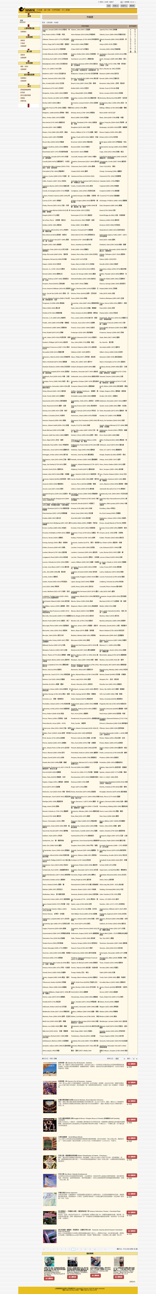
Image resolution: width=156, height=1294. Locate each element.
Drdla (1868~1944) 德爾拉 (80, 249)
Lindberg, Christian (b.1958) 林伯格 (111, 582)
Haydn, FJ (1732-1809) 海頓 (80, 425)
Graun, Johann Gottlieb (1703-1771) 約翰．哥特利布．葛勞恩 (113, 382)
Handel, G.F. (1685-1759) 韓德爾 (110, 415)
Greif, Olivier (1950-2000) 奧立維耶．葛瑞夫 (113, 387)
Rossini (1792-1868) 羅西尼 (52, 816)
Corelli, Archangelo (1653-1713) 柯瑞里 (56, 191)
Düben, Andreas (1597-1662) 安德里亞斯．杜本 (56, 279)
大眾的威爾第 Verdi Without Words (70, 1137)
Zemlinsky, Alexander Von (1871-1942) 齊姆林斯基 (113, 1046)
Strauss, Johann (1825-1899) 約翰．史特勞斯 (85, 919)
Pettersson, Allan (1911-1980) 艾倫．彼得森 (57, 729)
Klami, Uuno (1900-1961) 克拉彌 (82, 513)
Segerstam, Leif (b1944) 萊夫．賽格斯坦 (113, 870)
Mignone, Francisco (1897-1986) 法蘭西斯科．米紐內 (113, 641)
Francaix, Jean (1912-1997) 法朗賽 (83, 323)
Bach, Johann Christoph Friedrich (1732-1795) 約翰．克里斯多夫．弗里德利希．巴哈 (85, 70)
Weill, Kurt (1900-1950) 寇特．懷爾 (54, 1021)
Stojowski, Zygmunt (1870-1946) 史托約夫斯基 (113, 914)
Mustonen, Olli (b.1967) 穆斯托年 (82, 670)
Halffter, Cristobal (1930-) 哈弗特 (54, 415)
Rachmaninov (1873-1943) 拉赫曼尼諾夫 (84, 777)
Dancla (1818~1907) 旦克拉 (80, 210)
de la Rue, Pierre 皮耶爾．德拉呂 (54, 220)
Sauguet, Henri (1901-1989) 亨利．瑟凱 (84, 845)
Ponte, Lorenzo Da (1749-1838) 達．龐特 (113, 753)
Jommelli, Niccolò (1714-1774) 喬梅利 (112, 489)
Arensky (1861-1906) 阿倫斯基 (110, 49)
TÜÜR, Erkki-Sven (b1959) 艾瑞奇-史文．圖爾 (85, 983)
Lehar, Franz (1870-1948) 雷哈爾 (111, 567)
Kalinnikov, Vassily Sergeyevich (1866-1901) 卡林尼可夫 (56, 499)
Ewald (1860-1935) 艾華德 (108, 288)
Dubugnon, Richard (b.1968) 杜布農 (55, 259)
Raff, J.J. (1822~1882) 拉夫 (109, 777)
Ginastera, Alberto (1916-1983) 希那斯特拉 (56, 357)
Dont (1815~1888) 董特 (107, 240)
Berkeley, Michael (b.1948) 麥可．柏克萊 (113, 98)
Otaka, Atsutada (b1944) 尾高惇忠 (111, 699)
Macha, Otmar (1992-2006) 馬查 (82, 601)
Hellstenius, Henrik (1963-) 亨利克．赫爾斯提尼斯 (113, 431)
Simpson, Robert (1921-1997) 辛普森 (83, 889)
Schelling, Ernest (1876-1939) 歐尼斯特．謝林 (114, 851)
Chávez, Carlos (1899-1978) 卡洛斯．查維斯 (56, 177)
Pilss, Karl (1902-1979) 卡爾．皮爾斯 (83, 743)
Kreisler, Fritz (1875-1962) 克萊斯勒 (83, 528)
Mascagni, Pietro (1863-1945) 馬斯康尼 (56, 626)
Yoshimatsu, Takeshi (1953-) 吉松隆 (83, 1036)
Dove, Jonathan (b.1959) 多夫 (81, 244)
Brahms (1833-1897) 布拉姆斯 (53, 137)
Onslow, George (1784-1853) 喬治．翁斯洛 (56, 694)
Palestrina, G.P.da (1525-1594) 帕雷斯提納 (56, 709)
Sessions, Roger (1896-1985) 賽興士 (83, 875)
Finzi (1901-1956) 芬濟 (107, 308)
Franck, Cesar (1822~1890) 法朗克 (83, 328)
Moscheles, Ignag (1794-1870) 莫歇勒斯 (113, 655)
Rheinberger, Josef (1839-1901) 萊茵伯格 (57, 797)
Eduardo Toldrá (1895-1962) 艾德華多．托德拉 (113, 279)
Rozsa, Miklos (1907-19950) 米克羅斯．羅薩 (113, 821)
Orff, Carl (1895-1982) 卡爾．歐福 (111, 694)
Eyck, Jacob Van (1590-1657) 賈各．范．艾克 (56, 294)
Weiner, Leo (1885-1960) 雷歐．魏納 (55, 1026)
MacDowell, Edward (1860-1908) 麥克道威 (56, 602)
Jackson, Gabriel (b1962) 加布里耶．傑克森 (56, 479)
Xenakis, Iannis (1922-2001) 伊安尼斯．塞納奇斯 (113, 1031)
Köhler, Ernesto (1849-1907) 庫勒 (54, 547)
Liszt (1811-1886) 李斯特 (51, 586)
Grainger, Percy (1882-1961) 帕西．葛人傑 (56, 382)
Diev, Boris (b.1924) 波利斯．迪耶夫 (55, 235)
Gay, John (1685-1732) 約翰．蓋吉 (82, 342)
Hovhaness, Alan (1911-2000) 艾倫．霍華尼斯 (57, 460)
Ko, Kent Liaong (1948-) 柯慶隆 (110, 513)
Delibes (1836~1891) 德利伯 (52, 225)
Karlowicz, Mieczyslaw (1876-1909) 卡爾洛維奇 (113, 504)
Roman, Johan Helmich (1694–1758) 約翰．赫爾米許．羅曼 (84, 807)
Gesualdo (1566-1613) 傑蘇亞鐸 (53, 352)
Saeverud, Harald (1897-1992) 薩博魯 (55, 831)
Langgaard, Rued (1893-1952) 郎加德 (55, 557)
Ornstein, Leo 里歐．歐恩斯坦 (53, 699)
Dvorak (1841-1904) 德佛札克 (53, 274)
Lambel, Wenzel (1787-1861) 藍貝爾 (55, 552)
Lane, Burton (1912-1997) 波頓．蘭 (111, 552)
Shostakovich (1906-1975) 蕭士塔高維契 (84, 884)
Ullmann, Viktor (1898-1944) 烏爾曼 (55, 987)
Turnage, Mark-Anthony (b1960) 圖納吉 (84, 977)
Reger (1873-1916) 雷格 (79, 787)
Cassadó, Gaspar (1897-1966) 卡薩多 (84, 157)
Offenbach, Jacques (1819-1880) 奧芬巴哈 (84, 690)
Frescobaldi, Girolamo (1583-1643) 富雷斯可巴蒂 (113, 328)
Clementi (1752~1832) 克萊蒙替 (110, 176)
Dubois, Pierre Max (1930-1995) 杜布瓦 (84, 254)
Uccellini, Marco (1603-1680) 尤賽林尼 (113, 982)
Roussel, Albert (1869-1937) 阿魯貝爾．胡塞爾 (84, 821)
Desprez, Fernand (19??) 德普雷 (82, 230)
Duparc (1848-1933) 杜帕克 (52, 264)
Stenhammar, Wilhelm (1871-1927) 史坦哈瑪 (113, 909)
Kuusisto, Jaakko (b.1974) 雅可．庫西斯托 (85, 543)
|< (44, 1249)
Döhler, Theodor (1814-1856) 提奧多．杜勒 (113, 274)
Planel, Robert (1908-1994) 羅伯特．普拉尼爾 (113, 748)
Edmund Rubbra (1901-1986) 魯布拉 (83, 279)
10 (85, 1249)
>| (105, 1249)
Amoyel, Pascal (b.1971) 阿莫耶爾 (54, 49)
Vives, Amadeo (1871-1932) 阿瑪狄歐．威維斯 (85, 1002)
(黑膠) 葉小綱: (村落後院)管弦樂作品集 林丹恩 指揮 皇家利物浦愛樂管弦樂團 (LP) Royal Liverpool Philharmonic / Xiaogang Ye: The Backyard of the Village (55, 1271)
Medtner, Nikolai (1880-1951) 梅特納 (83, 635)
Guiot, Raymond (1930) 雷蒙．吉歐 (54, 406)
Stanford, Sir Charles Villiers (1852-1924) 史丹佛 (55, 909)
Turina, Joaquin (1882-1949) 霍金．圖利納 (56, 978)
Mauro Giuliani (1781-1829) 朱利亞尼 (112, 630)
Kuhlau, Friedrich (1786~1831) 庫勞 (83, 538)
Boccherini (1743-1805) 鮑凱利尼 (54, 122)
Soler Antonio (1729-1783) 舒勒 (110, 894)
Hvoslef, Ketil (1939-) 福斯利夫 (53, 469)
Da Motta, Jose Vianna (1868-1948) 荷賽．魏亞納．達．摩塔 (84, 206)
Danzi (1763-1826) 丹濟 (107, 210)
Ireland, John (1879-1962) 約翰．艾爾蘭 (56, 474)
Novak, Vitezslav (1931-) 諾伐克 (82, 684)
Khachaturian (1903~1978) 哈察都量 (55, 513)
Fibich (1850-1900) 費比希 (51, 308)
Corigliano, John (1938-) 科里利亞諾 (83, 191)
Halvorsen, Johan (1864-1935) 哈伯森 (84, 415)
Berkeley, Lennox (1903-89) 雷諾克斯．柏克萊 (85, 98)
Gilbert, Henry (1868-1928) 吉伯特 (111, 352)
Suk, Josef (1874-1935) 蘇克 (80, 924)
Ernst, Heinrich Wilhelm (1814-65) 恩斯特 (56, 288)
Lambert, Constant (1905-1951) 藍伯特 (84, 552)
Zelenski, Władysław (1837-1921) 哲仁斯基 (84, 1046)
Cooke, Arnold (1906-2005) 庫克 (82, 186)
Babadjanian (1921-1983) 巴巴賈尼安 (55, 64)
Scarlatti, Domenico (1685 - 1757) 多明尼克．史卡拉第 (113, 846)
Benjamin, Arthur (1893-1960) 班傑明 (55, 93)
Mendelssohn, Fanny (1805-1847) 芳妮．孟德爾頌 (56, 641)
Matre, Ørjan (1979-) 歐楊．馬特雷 (82, 630)
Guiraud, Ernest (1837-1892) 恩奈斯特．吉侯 (84, 406)
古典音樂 (49, 22)
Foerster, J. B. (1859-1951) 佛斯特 (54, 318)
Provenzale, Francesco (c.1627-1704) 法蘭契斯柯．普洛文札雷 (56, 768)
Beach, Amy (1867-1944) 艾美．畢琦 (83, 83)
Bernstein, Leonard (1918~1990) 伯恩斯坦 (84, 103)
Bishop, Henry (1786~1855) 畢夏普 (83, 113)
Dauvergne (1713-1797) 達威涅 (81, 215)
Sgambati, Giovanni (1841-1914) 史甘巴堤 (113, 875)
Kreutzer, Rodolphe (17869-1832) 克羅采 (56, 533)
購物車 (132, 6)
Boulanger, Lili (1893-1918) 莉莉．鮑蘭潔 (113, 127)
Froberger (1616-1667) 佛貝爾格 (82, 332)
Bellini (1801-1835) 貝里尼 (80, 88)
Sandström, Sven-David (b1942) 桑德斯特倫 (85, 841)
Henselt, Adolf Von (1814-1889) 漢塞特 (56, 435)
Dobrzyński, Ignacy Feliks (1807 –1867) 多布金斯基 (113, 235)
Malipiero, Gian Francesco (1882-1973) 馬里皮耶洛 (56, 611)
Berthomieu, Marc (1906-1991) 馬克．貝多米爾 (113, 103)
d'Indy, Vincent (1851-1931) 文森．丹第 (56, 205)
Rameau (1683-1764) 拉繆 (80, 782)
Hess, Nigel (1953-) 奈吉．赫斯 (53, 440)
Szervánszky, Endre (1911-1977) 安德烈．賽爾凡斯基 (112, 929)
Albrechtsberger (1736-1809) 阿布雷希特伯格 (85, 40)
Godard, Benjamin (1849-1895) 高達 (83, 367)
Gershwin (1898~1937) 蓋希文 (110, 347)
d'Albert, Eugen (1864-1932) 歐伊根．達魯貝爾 (84, 201)
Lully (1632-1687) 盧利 (107, 591)
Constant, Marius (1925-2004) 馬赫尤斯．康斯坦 (57, 186)
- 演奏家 (22, 40)
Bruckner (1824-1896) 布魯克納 (82, 142)
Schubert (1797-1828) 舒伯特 (81, 860)
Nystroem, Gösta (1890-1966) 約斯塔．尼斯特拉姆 (57, 690)
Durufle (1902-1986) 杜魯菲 (109, 264)
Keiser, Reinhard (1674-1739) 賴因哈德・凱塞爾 (56, 509)
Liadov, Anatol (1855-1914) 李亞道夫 (55, 582)
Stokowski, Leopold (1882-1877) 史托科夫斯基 (56, 919)
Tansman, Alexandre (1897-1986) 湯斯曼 (113, 943)
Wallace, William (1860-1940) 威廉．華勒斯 (85, 1012)
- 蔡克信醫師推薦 (25, 95)
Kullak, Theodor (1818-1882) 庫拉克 (112, 538)
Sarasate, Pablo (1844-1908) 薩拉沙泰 (112, 840)
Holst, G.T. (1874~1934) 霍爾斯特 (111, 450)
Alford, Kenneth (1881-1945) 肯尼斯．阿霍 (113, 40)
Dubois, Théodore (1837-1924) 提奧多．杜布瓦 (113, 255)
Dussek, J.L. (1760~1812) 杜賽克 (54, 269)
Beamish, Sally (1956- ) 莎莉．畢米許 (112, 83)
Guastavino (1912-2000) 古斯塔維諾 (55, 401)
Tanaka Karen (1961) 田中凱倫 (53, 943)
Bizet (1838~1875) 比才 (107, 113)
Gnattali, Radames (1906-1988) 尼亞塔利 (56, 367)
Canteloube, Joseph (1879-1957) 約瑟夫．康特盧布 (55, 157)
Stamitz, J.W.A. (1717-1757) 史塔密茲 (112, 904)
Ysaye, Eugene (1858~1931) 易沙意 (112, 1036)
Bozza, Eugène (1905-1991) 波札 (111, 132)
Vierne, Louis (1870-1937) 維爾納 (54, 997)
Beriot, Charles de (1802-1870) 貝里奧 (55, 98)
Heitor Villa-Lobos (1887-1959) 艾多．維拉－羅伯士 (84, 431)
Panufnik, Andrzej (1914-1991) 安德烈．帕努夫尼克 (84, 709)
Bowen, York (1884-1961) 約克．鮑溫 (55, 132)
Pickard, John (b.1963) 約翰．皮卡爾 (83, 738)
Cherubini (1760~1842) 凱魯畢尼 (53, 171)
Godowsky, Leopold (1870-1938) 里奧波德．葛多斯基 (56, 372)
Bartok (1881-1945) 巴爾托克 (109, 78)
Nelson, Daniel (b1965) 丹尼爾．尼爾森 (113, 674)
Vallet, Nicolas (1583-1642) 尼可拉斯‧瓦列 (85, 988)
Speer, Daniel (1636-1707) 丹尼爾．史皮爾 (56, 904)
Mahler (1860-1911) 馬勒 (108, 606)
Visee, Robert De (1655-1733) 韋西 (111, 997)
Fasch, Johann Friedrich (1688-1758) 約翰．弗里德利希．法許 (56, 299)
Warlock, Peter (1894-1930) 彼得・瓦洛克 (57, 1016)
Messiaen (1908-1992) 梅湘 (80, 640)
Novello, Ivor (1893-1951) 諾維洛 (111, 684)
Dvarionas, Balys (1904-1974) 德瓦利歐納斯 (113, 269)
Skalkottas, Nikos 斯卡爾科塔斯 (54, 894)
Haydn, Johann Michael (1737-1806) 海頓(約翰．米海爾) (114, 426)
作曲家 (56, 22)
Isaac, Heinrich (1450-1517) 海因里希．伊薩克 (85, 475)
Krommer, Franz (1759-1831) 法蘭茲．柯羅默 (85, 533)
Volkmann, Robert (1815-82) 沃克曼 (55, 1007)
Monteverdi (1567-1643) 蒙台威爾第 (83, 650)
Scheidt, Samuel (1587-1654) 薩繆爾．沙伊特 (85, 851)
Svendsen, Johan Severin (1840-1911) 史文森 (85, 929)
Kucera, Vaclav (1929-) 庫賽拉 (53, 538)
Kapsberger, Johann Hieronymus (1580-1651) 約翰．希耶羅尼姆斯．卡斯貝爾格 (56, 504)
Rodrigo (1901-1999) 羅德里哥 (53, 801)
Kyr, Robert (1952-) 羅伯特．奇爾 (111, 542)
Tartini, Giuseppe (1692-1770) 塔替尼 (55, 948)
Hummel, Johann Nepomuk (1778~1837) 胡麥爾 (85, 465)
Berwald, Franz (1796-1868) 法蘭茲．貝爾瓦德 (57, 108)
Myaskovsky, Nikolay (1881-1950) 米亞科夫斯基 (114, 670)
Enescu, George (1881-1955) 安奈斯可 (113, 284)
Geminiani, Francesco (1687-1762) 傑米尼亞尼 (56, 348)
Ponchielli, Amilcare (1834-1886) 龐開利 (84, 753)
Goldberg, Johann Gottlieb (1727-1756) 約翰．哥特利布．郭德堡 (113, 372)
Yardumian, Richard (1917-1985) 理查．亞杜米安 (56, 1036)
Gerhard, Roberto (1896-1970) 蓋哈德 (84, 347)
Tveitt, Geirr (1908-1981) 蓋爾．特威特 (113, 977)
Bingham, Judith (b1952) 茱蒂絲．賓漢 (55, 113)
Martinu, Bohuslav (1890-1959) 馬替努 (113, 621)
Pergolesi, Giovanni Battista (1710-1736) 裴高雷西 (113, 719)
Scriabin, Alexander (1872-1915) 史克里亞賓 (84, 870)
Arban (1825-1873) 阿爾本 (80, 49)
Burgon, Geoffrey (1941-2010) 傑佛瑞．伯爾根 (56, 147)
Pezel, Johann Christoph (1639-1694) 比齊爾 (84, 729)
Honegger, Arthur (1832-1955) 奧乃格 (55, 455)
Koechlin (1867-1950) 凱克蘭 (81, 518)
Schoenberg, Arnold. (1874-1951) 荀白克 (113, 855)
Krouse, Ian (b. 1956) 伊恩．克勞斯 (111, 533)
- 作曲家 (22, 43)
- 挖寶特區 (23, 101)
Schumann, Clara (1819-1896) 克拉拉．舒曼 (56, 865)
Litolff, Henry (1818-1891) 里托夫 (82, 586)
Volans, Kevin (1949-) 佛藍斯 (109, 1002)
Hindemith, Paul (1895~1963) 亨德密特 (56, 445)
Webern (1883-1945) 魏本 (108, 1016)
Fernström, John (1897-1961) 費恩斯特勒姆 (85, 304)
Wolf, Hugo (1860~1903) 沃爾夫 (81, 1031)
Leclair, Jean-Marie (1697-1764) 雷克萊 (56, 567)
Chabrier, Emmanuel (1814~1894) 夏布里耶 (85, 162)
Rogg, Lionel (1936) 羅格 (51, 806)
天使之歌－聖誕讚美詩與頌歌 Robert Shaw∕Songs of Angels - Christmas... (83, 1155)
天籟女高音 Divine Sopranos (67, 1193)
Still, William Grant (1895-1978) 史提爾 (84, 914)
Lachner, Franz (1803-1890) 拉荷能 (83, 547)
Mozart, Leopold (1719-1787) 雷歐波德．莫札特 (56, 665)
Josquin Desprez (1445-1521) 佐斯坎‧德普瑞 (57, 494)
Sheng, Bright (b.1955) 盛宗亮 (81, 880)
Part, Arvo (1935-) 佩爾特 (79, 713)
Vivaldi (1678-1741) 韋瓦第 (52, 1002)
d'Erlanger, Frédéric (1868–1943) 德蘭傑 (113, 201)
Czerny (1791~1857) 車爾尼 (52, 201)
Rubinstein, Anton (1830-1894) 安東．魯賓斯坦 (56, 826)
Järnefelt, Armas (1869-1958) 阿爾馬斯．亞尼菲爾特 (85, 494)
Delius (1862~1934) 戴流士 (80, 225)
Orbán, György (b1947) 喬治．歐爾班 (83, 694)
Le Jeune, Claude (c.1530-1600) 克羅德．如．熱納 (114, 562)
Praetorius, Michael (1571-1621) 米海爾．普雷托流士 (85, 763)
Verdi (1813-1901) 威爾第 (79, 992)
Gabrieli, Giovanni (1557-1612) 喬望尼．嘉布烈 (84, 338)
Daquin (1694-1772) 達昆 (51, 215)
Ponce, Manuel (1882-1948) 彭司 (54, 753)
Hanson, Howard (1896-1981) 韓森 (54, 420)
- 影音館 (22, 92)
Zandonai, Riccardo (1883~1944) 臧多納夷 (84, 1041)
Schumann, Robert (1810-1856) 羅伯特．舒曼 (85, 865)
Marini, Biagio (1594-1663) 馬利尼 (82, 616)
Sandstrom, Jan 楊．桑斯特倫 (53, 840)
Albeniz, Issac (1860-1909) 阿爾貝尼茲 (113, 34)
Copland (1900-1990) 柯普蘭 (109, 186)
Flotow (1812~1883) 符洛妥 (109, 313)
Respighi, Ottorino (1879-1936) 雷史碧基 (113, 792)
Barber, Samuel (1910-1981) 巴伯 (54, 78)
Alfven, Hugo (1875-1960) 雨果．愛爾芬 (56, 44)
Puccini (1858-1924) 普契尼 (80, 767)
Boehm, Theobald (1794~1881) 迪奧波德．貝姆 (84, 123)
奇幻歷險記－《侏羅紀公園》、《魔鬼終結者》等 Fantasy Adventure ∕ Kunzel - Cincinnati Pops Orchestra (89, 1212)
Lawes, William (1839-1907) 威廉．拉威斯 (85, 562)
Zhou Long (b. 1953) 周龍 (51, 1051)
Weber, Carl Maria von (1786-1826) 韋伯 (85, 1016)
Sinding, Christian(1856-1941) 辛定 (111, 889)
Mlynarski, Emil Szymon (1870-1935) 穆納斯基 (84, 646)
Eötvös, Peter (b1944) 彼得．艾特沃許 (84, 293)
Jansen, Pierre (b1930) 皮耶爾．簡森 (83, 484)
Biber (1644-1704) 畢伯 (79, 108)
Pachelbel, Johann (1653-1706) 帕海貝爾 (56, 704)
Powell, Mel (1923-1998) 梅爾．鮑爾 (55, 762)
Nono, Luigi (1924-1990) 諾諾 (81, 679)
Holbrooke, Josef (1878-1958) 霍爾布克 (56, 450)
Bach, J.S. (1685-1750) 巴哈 (52, 69)
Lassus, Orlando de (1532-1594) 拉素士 (56, 562)
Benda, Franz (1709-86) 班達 (109, 88)
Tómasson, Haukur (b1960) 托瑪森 (54, 982)
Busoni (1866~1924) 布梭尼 (80, 147)
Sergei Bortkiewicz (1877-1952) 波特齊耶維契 (56, 875)
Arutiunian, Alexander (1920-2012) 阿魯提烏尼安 (113, 54)
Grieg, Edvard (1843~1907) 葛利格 (54, 391)
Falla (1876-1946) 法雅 (107, 293)
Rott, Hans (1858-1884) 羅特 (109, 816)
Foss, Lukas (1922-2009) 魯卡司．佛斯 (84, 318)
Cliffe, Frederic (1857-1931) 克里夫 (54, 181)
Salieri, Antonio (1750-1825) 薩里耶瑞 (112, 831)
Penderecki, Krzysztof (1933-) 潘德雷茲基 (85, 718)
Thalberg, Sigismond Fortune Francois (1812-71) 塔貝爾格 (84, 958)
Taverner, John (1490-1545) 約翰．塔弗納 (57, 953)
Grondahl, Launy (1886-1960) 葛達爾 (83, 396)
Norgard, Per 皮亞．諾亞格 (109, 679)
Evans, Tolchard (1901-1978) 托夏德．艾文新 (84, 289)
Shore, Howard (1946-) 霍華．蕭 (53, 884)
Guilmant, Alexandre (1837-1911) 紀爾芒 (113, 401)
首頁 (108, 6)
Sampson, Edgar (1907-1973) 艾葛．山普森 (113, 836)
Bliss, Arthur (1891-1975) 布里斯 (54, 117)
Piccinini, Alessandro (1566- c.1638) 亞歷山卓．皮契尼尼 (114, 733)
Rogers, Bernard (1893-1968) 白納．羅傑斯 (113, 802)
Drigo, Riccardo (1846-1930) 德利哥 (55, 254)
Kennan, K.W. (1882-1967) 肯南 (81, 508)
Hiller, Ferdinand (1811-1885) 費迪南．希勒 (113, 440)
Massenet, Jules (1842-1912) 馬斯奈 (55, 630)
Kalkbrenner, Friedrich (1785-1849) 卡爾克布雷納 (84, 499)
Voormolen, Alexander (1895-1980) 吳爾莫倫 (84, 1007)
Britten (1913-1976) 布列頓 (109, 137)
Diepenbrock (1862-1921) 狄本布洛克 (112, 230)
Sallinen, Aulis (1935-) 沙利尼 (52, 836)
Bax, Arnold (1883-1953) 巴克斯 (53, 83)
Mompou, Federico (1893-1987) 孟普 (55, 650)
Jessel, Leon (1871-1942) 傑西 (53, 489)
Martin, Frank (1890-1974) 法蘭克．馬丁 (56, 621)
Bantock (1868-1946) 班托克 (109, 74)
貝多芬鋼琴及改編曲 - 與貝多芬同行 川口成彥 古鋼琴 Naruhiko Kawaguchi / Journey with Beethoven (100, 1270)
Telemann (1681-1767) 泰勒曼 (53, 958)
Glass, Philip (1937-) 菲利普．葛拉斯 (83, 357)
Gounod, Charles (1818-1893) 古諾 (111, 376)
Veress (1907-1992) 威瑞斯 (109, 992)
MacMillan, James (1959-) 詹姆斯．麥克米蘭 (56, 606)
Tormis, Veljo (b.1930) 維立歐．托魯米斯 (84, 968)
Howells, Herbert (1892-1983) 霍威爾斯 (84, 459)
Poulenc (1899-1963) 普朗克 (109, 757)
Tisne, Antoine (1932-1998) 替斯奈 (111, 963)
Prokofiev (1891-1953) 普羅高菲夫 (111, 762)
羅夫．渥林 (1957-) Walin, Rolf (81, 1051)
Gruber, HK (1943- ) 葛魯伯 (109, 396)
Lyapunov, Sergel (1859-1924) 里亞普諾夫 (113, 597)
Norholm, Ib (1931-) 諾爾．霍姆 (53, 684)
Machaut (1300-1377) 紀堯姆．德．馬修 (113, 601)
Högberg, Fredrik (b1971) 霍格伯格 (83, 469)
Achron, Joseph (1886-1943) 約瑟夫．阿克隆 (56, 30)
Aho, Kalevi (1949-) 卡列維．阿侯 (54, 34)
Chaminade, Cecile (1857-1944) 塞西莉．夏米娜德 (113, 162)
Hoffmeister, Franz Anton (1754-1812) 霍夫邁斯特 (85, 445)
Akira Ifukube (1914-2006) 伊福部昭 (83, 34)
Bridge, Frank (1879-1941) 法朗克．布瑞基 (84, 137)
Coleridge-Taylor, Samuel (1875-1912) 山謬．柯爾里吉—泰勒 (85, 181)
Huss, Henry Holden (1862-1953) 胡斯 (112, 464)
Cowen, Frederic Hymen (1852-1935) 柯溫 (56, 196)
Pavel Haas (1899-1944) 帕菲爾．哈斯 (112, 713)
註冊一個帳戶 (109, 2)
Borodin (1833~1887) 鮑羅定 (52, 127)
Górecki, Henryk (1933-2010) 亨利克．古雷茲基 (85, 411)
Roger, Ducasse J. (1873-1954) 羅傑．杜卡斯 (85, 802)
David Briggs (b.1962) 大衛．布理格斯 (112, 215)
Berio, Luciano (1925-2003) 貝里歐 (111, 93)
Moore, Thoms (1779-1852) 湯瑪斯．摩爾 (56, 655)
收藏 (130, 1067)
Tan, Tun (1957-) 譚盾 (107, 938)
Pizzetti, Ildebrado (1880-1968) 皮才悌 (84, 748)
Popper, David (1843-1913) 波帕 (53, 757)
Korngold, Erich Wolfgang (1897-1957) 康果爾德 (57, 523)
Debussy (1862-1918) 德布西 (109, 220)
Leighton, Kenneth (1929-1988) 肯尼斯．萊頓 (84, 572)
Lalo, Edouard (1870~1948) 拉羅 (110, 547)
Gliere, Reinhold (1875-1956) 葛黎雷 (55, 362)
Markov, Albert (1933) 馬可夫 (109, 616)
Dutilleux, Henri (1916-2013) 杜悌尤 (83, 269)
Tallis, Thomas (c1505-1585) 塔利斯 (83, 938)
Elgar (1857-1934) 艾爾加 (79, 284)
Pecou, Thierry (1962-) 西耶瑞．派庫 (55, 718)
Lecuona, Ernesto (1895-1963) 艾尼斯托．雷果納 (84, 567)
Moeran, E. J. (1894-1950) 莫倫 (110, 645)
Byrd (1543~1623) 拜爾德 (79, 152)
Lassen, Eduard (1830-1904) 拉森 (111, 557)
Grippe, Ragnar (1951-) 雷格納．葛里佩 (113, 391)
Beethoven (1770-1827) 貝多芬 (53, 88)
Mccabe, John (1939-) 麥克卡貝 (53, 635)
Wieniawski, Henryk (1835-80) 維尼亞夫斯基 (85, 1027)
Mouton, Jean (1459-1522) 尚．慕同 (112, 660)
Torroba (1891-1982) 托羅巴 (109, 968)
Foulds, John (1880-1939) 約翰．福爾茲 (56, 323)
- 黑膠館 (22, 98)
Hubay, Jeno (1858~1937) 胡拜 (110, 459)
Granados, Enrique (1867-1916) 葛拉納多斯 (85, 382)
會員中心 (124, 6)
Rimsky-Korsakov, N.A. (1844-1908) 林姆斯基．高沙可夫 (85, 797)
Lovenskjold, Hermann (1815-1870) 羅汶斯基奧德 (85, 592)
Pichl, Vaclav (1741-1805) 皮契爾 (54, 738)
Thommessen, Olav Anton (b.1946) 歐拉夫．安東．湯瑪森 (56, 963)
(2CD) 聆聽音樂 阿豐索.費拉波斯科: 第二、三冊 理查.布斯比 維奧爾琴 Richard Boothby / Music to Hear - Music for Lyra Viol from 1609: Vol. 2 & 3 (124, 1271)
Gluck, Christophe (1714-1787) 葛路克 (112, 362)
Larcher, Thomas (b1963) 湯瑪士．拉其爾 (85, 557)
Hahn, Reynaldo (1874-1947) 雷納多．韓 (113, 411)
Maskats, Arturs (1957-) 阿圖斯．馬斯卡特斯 (84, 626)
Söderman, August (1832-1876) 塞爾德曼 (85, 933)
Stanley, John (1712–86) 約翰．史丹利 (84, 909)
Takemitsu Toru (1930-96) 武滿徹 (54, 938)
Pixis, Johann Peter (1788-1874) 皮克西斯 (56, 748)
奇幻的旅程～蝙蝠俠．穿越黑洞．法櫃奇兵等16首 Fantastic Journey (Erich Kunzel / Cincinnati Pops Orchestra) (90, 1230)
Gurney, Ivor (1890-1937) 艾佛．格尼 (55, 411)
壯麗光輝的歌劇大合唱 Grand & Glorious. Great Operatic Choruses (80, 1100)
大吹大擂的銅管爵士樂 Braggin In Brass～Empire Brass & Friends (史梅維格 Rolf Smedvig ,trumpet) (88, 1119)
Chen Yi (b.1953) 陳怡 (107, 166)
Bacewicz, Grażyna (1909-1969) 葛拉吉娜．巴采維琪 (84, 64)
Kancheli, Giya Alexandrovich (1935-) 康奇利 (113, 499)
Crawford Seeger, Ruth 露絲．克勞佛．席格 (85, 196)
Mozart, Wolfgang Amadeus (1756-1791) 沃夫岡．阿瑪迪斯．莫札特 (85, 665)
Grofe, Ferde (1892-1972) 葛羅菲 (54, 396)
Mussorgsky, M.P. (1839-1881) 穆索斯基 (113, 665)
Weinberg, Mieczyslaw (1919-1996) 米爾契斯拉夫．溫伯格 (84, 1022)
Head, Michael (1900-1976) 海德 (53, 430)
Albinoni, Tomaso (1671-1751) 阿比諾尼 (56, 39)
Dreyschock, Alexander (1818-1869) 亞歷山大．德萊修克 (113, 250)
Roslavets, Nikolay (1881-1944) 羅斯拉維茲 (85, 812)
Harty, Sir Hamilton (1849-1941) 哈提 (112, 420)
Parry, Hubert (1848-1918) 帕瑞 (53, 713)
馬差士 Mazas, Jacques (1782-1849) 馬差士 (113, 1051)
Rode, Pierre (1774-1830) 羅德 (110, 797)
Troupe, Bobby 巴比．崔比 (80, 972)
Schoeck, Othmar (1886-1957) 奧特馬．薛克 (84, 856)
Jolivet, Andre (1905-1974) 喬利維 (82, 489)
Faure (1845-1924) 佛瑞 (79, 298)
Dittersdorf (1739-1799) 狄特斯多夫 (83, 235)
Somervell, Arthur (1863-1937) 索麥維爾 (56, 899)
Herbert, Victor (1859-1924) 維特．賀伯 (84, 435)
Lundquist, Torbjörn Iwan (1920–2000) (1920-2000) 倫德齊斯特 (55, 597)
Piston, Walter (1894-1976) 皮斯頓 (111, 743)
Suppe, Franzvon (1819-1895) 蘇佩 (54, 928)
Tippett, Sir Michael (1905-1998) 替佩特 (84, 963)
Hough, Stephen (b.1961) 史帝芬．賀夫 (113, 455)
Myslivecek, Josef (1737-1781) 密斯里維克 (56, 675)
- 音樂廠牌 (23, 46)
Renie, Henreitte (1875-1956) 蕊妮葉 (83, 792)
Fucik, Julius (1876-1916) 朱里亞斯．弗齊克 (56, 338)
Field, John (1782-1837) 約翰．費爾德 (83, 308)
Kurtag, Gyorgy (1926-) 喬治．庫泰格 (55, 542)
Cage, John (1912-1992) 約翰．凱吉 (112, 152)
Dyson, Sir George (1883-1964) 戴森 (83, 274)
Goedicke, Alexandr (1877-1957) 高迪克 (84, 372)
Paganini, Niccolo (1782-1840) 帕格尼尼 (113, 704)
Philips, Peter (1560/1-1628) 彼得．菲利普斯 (57, 733)
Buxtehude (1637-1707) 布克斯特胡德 (55, 152)
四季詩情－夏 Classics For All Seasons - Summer (75, 1063)
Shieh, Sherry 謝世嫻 (107, 880)
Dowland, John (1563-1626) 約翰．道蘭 (113, 244)
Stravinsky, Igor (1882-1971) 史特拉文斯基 (56, 924)
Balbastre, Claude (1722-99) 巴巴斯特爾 (84, 74)
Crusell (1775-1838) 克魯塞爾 (109, 196)
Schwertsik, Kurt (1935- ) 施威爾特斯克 (56, 870)
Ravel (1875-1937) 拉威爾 (51, 787)
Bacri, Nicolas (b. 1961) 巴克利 (110, 69)
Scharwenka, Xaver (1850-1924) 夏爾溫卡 (56, 851)
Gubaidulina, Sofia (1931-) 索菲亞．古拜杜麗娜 (85, 401)
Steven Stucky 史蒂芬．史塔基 (53, 914)
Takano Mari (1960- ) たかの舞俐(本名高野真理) (114, 934)
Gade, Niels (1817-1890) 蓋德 (109, 337)
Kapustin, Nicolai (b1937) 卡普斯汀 (83, 503)
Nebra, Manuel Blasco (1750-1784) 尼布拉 (84, 675)
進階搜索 (22, 22)
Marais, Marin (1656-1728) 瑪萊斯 (82, 611)
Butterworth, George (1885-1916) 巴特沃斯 (113, 147)
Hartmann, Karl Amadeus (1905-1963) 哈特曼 (85, 421)
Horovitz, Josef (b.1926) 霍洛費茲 (82, 455)
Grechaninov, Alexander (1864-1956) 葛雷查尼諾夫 (56, 387)
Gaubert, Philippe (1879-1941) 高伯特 (55, 342)
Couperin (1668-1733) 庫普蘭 (109, 191)
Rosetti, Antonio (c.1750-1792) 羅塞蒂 (55, 811)
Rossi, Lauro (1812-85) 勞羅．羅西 (111, 811)
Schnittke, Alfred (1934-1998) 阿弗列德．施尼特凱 (56, 856)
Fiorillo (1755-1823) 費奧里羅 (52, 313)
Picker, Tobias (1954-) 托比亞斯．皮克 (112, 738)
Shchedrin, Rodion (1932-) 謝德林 (54, 880)
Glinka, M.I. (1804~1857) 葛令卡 (81, 362)
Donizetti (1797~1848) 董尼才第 (81, 240)
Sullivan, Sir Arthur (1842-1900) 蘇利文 (113, 924)
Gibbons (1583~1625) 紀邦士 (81, 352)
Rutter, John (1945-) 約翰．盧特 (110, 826)
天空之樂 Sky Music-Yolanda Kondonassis (72, 1174)
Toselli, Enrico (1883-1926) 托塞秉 (54, 972)
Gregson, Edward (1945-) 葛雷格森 (82, 386)
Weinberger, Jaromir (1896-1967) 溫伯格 (113, 1021)
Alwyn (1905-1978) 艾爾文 (108, 44)
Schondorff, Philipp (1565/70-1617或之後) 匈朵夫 (57, 861)
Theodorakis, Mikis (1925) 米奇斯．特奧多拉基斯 (113, 958)
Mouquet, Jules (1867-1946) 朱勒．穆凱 (84, 660)
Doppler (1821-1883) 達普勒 (52, 244)
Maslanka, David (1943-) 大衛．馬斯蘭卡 (113, 626)
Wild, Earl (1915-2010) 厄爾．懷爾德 (55, 1031)
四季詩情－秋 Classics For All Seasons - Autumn (75, 1081)
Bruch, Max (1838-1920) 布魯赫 (53, 142)
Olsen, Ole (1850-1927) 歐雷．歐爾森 (112, 689)
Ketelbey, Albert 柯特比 (107, 508)
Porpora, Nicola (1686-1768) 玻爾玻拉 (84, 757)
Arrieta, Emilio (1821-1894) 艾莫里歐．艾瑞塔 (85, 54)
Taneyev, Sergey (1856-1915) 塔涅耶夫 (84, 943)
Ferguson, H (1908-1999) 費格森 (53, 303)
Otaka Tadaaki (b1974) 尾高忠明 (82, 699)
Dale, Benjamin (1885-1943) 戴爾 (111, 205)
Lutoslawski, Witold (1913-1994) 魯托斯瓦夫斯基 (85, 597)
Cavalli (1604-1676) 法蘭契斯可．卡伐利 (56, 161)
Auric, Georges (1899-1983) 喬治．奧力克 (113, 59)
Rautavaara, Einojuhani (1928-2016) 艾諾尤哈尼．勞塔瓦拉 (114, 782)
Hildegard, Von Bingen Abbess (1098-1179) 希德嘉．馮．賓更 (84, 440)
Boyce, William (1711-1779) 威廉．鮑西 (84, 132)
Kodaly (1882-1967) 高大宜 (52, 518)
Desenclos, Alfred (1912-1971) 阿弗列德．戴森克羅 (55, 230)
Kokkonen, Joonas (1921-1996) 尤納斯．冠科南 (113, 519)
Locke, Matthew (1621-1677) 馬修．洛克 (56, 591)
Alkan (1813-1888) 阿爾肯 (79, 44)
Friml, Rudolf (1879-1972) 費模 (53, 332)
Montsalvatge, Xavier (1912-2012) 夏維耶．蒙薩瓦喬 (113, 650)
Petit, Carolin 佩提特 (78, 723)
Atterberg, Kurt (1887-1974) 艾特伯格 (55, 59)
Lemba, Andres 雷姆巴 (50, 577)
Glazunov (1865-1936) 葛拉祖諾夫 (111, 357)
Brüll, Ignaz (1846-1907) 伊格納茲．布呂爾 (113, 142)
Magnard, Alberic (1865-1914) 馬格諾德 (84, 606)
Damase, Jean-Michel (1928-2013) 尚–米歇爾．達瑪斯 (56, 211)
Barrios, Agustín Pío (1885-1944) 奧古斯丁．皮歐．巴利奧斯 (84, 79)
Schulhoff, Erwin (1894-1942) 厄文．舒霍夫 (113, 861)
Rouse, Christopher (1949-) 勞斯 (54, 821)
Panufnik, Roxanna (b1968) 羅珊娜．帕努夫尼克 (113, 709)
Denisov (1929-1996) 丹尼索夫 (110, 225)
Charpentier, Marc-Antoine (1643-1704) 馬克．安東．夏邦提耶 (56, 167)
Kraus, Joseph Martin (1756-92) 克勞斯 (113, 523)
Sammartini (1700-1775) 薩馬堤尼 (82, 836)
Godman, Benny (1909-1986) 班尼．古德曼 (113, 367)
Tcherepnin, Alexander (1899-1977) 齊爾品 (113, 953)
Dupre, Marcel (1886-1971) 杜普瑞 (82, 264)
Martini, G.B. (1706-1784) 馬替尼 (82, 621)
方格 (55, 1059)
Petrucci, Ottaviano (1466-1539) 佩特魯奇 (114, 723)
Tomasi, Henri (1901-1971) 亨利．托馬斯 (56, 968)
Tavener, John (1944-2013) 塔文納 (111, 948)
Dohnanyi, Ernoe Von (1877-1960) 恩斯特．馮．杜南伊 (56, 240)
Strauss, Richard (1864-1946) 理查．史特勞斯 (114, 919)
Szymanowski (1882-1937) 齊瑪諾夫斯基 (56, 933)
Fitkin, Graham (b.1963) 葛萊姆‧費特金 (84, 313)
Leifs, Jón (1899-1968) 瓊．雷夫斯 (54, 572)
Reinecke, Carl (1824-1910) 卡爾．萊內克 (57, 792)
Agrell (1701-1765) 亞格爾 (108, 30)
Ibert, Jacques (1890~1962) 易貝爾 (111, 469)
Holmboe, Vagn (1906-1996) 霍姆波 (83, 450)
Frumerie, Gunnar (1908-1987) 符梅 (112, 332)
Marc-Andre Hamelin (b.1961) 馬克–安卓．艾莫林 (113, 611)
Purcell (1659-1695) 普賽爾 (52, 772)
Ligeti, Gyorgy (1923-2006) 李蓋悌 (82, 582)
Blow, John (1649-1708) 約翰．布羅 (111, 117)
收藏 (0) (115, 6)
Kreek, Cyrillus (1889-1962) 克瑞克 (54, 528)
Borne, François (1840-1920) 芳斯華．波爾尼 (113, 123)
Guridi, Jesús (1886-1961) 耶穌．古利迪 (113, 406)
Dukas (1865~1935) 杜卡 (108, 259)
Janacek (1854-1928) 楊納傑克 (53, 484)
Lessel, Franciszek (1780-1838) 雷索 (112, 577)
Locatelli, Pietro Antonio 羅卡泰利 (111, 586)
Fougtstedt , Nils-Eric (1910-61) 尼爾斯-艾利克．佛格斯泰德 (114, 318)
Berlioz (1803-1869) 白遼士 (52, 103)
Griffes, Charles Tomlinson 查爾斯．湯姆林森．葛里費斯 (84, 392)
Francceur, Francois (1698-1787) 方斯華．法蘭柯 (112, 323)
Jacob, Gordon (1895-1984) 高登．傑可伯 (85, 479)
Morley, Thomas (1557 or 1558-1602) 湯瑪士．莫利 (84, 655)
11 (90, 1249)
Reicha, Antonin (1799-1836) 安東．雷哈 (113, 787)
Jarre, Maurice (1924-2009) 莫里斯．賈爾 (113, 484)
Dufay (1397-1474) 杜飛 (79, 259)
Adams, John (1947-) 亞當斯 (80, 30)
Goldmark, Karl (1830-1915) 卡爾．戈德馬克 (56, 377)
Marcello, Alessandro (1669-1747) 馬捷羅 (57, 616)
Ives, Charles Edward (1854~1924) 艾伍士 (113, 475)
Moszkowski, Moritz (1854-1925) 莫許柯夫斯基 (56, 660)
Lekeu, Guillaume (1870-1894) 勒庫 (111, 572)
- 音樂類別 (23, 32)
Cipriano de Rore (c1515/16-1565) (82, 176)
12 (95, 1249)
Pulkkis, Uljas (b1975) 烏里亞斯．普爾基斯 (113, 768)
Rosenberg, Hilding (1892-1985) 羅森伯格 (114, 806)
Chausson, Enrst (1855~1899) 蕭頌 (83, 166)
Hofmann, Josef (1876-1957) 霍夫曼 (112, 445)
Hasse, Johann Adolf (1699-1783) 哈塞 (56, 425)
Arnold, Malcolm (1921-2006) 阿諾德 (55, 54)
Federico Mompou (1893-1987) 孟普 (112, 298)
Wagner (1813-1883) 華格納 (109, 1007)
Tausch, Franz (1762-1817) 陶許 (82, 948)
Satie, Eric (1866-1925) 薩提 (52, 845)
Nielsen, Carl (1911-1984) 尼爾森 (54, 679)
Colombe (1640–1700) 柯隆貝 (110, 181)
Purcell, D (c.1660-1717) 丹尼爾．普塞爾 (84, 772)
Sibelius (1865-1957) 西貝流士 (53, 889)
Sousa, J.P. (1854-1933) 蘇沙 (109, 899)
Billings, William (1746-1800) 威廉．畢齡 (113, 108)
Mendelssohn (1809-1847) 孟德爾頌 (112, 635)
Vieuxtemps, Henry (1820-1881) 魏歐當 (84, 997)
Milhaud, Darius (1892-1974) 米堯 (54, 645)
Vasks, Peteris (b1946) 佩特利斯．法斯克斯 (113, 988)
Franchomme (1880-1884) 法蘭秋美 (55, 328)
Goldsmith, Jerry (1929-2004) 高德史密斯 (85, 376)
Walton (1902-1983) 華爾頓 (109, 1011)
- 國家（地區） (24, 66)
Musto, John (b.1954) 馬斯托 (52, 670)
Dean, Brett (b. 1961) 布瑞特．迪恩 (82, 220)
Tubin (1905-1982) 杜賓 (107, 972)
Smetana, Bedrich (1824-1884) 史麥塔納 (84, 894)
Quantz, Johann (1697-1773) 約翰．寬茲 (113, 772)
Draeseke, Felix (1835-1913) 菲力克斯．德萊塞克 (56, 250)
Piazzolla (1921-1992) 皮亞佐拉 (81, 733)
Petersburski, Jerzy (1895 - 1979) (54, 723)
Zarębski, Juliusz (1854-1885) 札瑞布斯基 (57, 1046)
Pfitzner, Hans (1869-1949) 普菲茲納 (112, 728)
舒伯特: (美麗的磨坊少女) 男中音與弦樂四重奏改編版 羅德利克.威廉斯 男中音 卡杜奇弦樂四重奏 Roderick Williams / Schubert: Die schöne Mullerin (77, 1271)
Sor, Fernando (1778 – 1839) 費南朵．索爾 (84, 900)
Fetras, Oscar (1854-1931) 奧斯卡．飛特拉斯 (113, 304)
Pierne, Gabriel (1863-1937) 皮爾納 (54, 743)
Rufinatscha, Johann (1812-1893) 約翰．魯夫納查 (85, 826)
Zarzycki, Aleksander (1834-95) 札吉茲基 (113, 1041)
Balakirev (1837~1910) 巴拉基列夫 (54, 74)
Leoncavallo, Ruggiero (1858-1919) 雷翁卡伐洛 (84, 577)
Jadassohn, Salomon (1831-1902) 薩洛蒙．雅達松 (113, 479)
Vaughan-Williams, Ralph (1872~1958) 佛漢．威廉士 (56, 992)
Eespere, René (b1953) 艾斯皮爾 (54, 284)
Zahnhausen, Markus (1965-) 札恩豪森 (55, 1041)
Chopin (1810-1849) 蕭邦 (79, 171)
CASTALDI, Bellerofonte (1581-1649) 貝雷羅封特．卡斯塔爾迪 (113, 157)
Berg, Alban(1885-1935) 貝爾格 (81, 93)
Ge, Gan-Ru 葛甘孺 (106, 342)
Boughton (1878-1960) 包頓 (80, 127)
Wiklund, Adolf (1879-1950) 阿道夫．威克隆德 (113, 1027)
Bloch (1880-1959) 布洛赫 (79, 117)
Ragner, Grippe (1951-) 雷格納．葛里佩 (56, 782)
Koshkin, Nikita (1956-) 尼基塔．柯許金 (84, 523)
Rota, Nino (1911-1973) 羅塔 (80, 816)
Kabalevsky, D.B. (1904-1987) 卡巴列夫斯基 (114, 494)
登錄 (101, 2)
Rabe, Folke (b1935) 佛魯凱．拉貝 (54, 777)
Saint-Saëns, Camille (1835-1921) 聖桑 (84, 831)
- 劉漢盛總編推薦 (25, 90)
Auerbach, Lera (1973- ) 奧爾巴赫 (82, 59)
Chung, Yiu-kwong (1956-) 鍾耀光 (111, 171)
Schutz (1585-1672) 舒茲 (108, 865)
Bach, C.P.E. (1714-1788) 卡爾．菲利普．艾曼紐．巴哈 (113, 64)
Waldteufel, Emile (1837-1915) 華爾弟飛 (56, 1011)
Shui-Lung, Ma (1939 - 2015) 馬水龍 (111, 884)
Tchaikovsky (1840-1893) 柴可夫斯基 (83, 953)
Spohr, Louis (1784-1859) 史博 (81, 904)
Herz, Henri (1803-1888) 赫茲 (109, 435)
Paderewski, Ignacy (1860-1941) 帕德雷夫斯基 (84, 704)
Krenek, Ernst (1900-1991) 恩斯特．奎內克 (113, 528)
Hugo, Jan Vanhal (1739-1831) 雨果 (54, 464)
